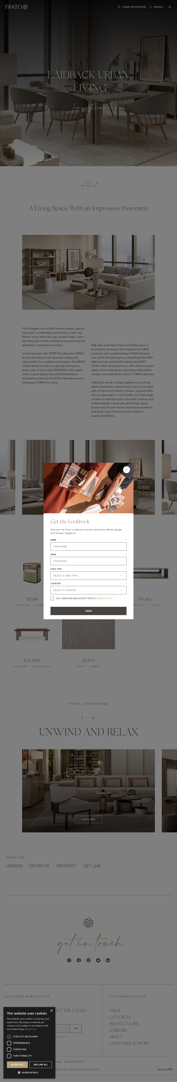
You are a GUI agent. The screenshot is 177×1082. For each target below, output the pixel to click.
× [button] (51, 1010)
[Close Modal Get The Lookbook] (126, 469)
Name (53, 540)
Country (55, 584)
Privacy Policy (104, 598)
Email (53, 554)
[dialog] (29, 1043)
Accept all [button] (17, 1064)
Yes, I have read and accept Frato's (76, 598)
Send (88, 610)
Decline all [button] (41, 1064)
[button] (29, 1072)
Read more (30, 1029)
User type (56, 569)
